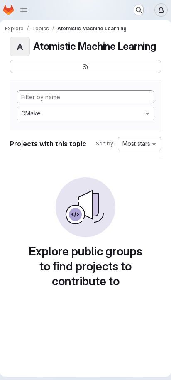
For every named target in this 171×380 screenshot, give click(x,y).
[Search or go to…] (139, 10)
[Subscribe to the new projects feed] (85, 66)
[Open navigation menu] (23, 10)
